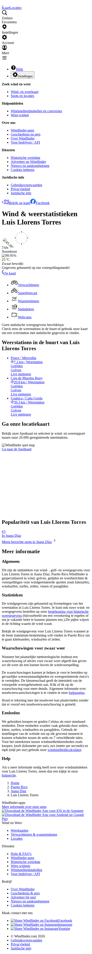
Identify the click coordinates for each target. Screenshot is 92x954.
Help (19, 69)
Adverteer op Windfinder (28, 162)
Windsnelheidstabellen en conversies (36, 111)
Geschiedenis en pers (25, 134)
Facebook (43, 203)
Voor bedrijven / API (25, 142)
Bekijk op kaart (19, 203)
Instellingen (25, 76)
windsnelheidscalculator (64, 750)
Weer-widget (20, 115)
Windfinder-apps (22, 130)
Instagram (65, 924)
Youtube (64, 928)
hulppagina (76, 693)
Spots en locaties (22, 96)
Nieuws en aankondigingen (30, 166)
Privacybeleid (20, 189)
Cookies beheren (22, 170)
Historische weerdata (25, 158)
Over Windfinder (23, 138)
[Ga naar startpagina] (2, 4)
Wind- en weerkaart (24, 92)
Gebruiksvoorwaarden (26, 185)
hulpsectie (9, 775)
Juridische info (21, 193)
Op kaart (10, 273)
